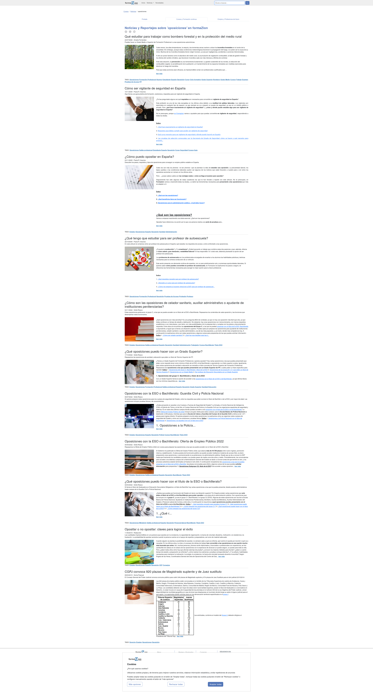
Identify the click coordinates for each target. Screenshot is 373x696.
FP (141, 82)
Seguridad (184, 150)
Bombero (216, 79)
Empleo (132, 232)
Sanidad (162, 232)
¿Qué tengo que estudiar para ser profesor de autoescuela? (166, 238)
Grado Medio (225, 79)
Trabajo (239, 79)
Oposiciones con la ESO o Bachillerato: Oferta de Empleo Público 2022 (174, 441)
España (174, 79)
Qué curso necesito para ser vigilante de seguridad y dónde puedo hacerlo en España (189, 134)
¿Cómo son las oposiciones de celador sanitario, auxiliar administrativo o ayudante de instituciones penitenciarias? (184, 304)
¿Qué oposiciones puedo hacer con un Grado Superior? (164, 351)
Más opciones (135, 684)
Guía (195, 150)
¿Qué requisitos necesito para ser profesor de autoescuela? (178, 279)
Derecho (132, 642)
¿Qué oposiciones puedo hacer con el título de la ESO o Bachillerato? (173, 481)
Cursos (233, 79)
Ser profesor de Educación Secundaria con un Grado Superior (216, 372)
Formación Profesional (147, 79)
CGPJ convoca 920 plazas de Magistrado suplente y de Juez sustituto (173, 571)
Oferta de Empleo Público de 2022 (172, 412)
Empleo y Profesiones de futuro (228, 19)
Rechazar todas (176, 684)
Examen (245, 79)
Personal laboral (180, 523)
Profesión (182, 296)
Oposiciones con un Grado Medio (181, 372)
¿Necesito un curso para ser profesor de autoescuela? (176, 283)
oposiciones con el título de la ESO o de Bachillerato (214, 379)
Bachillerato (209, 345)
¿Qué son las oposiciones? (168, 195)
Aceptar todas (216, 684)
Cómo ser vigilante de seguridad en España (155, 88)
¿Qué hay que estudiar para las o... (197, 335)
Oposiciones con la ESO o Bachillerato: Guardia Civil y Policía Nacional (174, 393)
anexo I (225, 594)
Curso (187, 79)
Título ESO (218, 345)
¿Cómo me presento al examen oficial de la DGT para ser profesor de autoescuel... (186, 286)
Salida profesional (146, 150)
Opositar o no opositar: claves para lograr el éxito (159, 529)
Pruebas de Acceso (132, 82)
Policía (161, 435)
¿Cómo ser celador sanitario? (173, 335)
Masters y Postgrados (186, 652)
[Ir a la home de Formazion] (143, 652)
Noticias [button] (150, 3)
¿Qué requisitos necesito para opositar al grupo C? (210, 504)
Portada (144, 19)
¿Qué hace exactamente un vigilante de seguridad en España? (180, 127)
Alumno (159, 79)
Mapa (159, 652)
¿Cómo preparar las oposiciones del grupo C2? (183, 508)
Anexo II (224, 615)
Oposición (181, 79)
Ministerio (142, 523)
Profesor (190, 296)
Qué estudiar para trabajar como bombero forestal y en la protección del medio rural (183, 36)
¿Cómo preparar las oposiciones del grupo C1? (199, 506)
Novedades (159, 3)
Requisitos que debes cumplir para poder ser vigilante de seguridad (182, 131)
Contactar (203, 652)
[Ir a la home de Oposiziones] (131, 3)
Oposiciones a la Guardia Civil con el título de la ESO (184, 420)
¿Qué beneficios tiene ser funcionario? (172, 199)
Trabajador (195, 345)
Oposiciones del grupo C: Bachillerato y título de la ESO (188, 370)
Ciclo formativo (195, 79)
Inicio (143, 3)
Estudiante (167, 79)
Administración (171, 232)
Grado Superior (207, 79)
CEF (160, 565)
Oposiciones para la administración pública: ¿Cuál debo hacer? (181, 203)
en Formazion (179, 113)
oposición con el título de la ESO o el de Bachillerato (224, 409)
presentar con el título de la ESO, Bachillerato (232, 326)
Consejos (166, 565)
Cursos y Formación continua (186, 19)
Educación (212, 387)
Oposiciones (134, 79)
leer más (159, 73)
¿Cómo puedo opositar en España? (149, 156)
